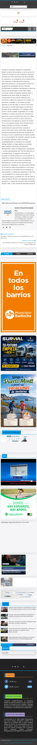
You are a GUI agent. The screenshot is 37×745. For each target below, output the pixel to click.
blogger (6, 253)
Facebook (30, 644)
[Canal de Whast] (22, 1)
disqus (18, 253)
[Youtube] (19, 1)
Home (3, 45)
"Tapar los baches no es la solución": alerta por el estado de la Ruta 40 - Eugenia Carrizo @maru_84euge (22, 630)
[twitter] (14, 2)
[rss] (24, 2)
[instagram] (17, 2)
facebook (30, 253)
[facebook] (12, 2)
